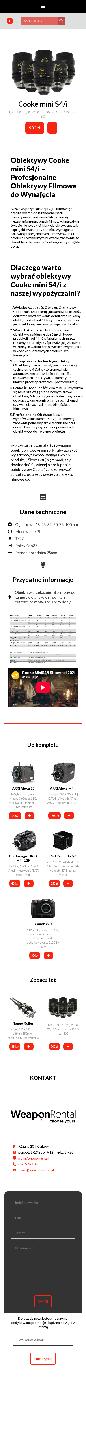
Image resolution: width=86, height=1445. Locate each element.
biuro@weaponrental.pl (36, 1170)
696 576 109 (27, 1164)
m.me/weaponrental (33, 1158)
